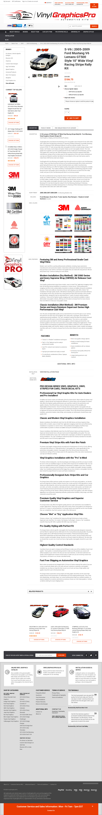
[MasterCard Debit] (94, 789)
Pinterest (96, 655)
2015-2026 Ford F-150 (26, 734)
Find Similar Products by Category (65, 128)
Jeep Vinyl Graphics (9, 712)
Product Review (46, 128)
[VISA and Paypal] (61, 789)
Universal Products (11, 72)
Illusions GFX (9, 58)
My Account (7, 1)
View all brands (10, 83)
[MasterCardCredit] (87, 789)
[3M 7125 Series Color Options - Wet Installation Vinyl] (47, 220)
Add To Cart (74, 118)
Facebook (86, 655)
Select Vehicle (15, 32)
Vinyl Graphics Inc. (11, 80)
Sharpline (8, 77)
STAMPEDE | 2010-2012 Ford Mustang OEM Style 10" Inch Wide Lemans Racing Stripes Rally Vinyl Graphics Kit (81, 629)
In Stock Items (69, 3)
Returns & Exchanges (42, 704)
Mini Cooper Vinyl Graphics (11, 717)
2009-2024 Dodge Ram (26, 725)
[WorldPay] (69, 789)
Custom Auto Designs (12, 63)
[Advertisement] (13, 325)
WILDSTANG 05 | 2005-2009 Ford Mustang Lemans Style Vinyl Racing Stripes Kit (38, 628)
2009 (22, 43)
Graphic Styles (88, 32)
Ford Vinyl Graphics (9, 703)
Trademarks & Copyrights (59, 695)
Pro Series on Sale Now (26, 740)
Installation (9, 36)
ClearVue (8, 61)
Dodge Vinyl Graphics (9, 701)
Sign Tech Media (10, 66)
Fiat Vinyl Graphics (9, 706)
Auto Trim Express (11, 75)
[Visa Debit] (81, 789)
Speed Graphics (10, 69)
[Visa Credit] (76, 789)
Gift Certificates (16, 1)
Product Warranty (40, 702)
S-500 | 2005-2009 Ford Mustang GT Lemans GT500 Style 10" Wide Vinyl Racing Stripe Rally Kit (60, 628)
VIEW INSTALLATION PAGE (49, 372)
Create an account (33, 1)
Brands (25, 32)
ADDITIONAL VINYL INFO (66, 364)
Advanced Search (30, 784)
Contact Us (39, 711)
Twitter (91, 655)
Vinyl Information (40, 697)
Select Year (35, 32)
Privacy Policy (56, 693)
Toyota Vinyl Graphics (10, 719)
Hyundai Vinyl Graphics (10, 710)
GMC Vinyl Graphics (9, 708)
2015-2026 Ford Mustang (27, 732)
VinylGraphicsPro (12, 789)
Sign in (24, 1)
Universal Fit (75, 32)
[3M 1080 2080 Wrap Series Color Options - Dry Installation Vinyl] (47, 241)
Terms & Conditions (57, 697)
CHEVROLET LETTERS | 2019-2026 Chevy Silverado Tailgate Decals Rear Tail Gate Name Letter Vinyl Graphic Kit (15, 109)
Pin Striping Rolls (61, 32)
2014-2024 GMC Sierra (26, 714)
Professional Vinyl (82, 3)
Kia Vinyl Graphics (9, 714)
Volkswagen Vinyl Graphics (11, 721)
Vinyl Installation (40, 699)
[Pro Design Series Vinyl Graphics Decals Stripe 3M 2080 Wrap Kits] (48, 379)
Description (33, 128)
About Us (38, 714)
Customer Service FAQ (17, 784)
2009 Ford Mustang (31, 43)
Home (6, 43)
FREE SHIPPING (59, 3)
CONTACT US (56, 709)
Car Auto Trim (47, 32)
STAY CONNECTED (77, 655)
